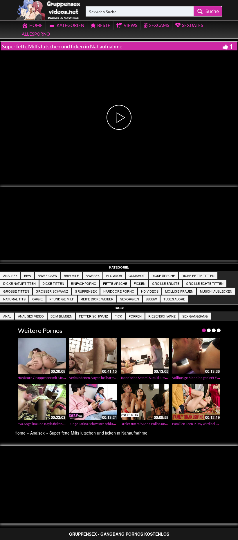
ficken (139, 283)
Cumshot (137, 275)
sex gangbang (195, 316)
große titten (16, 291)
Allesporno (36, 34)
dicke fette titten (198, 275)
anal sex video (31, 316)
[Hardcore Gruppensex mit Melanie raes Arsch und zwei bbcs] (41, 356)
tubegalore (174, 299)
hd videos (149, 291)
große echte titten (204, 283)
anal (7, 316)
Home (20, 433)
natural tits (14, 299)
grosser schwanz (52, 291)
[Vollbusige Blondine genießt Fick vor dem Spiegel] (196, 356)
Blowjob (114, 275)
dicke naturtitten (19, 283)
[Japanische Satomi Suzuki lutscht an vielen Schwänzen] (144, 356)
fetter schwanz (93, 316)
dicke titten (53, 283)
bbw (27, 275)
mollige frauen (179, 291)
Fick (118, 316)
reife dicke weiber (97, 299)
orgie (37, 299)
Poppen (135, 316)
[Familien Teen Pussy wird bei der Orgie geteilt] (196, 402)
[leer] (48, 9)
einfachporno (83, 283)
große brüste (165, 283)
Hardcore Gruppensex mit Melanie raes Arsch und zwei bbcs (63, 377)
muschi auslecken (216, 291)
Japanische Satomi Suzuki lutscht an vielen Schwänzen (161, 377)
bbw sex (93, 275)
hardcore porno (118, 291)
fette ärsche (115, 283)
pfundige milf (61, 299)
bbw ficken (47, 275)
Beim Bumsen (61, 316)
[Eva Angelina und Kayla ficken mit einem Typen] (41, 402)
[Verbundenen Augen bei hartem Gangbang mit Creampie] (93, 356)
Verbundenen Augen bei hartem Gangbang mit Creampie (111, 377)
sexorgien (129, 299)
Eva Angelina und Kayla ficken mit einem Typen (52, 424)
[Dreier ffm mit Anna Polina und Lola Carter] (144, 402)
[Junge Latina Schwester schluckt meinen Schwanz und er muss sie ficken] (93, 402)
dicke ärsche (163, 275)
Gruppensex (86, 291)
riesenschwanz (162, 316)
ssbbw (151, 299)
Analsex (10, 275)
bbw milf (71, 275)
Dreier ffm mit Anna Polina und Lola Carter (152, 424)
